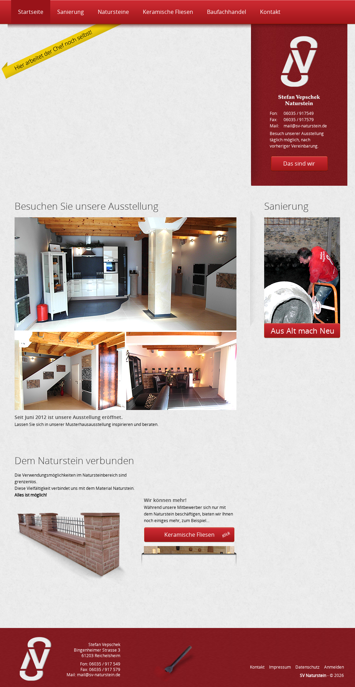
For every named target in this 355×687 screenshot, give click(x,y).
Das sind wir (299, 163)
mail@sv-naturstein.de (305, 126)
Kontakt (270, 12)
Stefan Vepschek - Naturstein (299, 70)
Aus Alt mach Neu (303, 330)
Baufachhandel (226, 12)
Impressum (280, 667)
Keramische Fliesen (168, 12)
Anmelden (334, 667)
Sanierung (70, 12)
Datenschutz (307, 667)
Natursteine (113, 12)
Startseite (30, 12)
